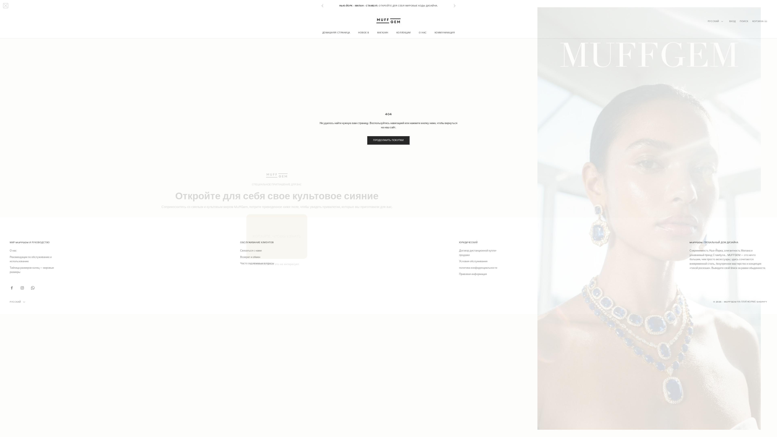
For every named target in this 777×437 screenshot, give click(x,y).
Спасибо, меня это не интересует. (276, 264)
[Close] (5, 5)
